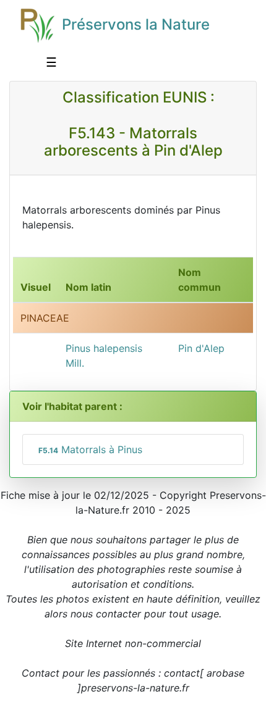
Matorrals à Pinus (90, 449)
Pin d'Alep (201, 348)
